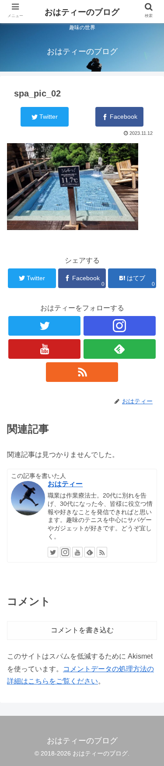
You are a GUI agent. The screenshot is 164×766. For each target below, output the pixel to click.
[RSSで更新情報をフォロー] (82, 372)
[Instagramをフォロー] (120, 326)
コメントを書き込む (82, 630)
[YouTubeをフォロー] (44, 349)
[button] (146, 713)
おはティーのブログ (82, 12)
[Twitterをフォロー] (44, 326)
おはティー (65, 484)
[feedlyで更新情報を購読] (120, 349)
